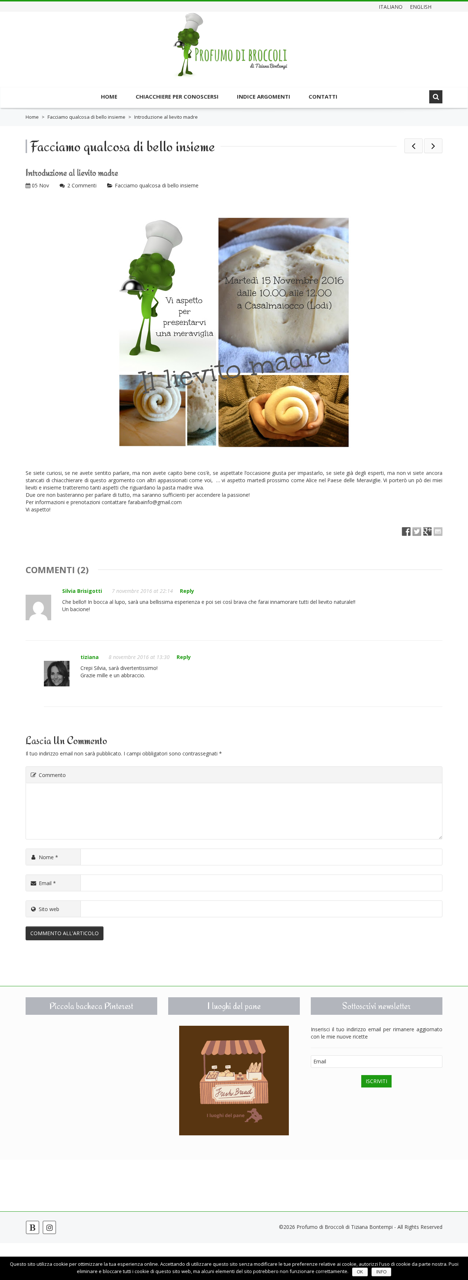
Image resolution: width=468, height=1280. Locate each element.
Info (381, 1272)
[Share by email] (438, 531)
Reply (187, 590)
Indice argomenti (263, 96)
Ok (360, 1272)
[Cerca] (435, 96)
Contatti (323, 96)
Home (109, 96)
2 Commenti (82, 185)
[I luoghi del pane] (234, 1080)
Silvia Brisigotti (82, 590)
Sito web (49, 909)
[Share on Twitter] (416, 531)
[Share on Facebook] (406, 531)
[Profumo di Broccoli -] (230, 50)
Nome (48, 857)
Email (47, 883)
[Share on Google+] (427, 531)
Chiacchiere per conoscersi (177, 96)
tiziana (89, 657)
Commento (52, 775)
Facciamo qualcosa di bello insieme (86, 117)
